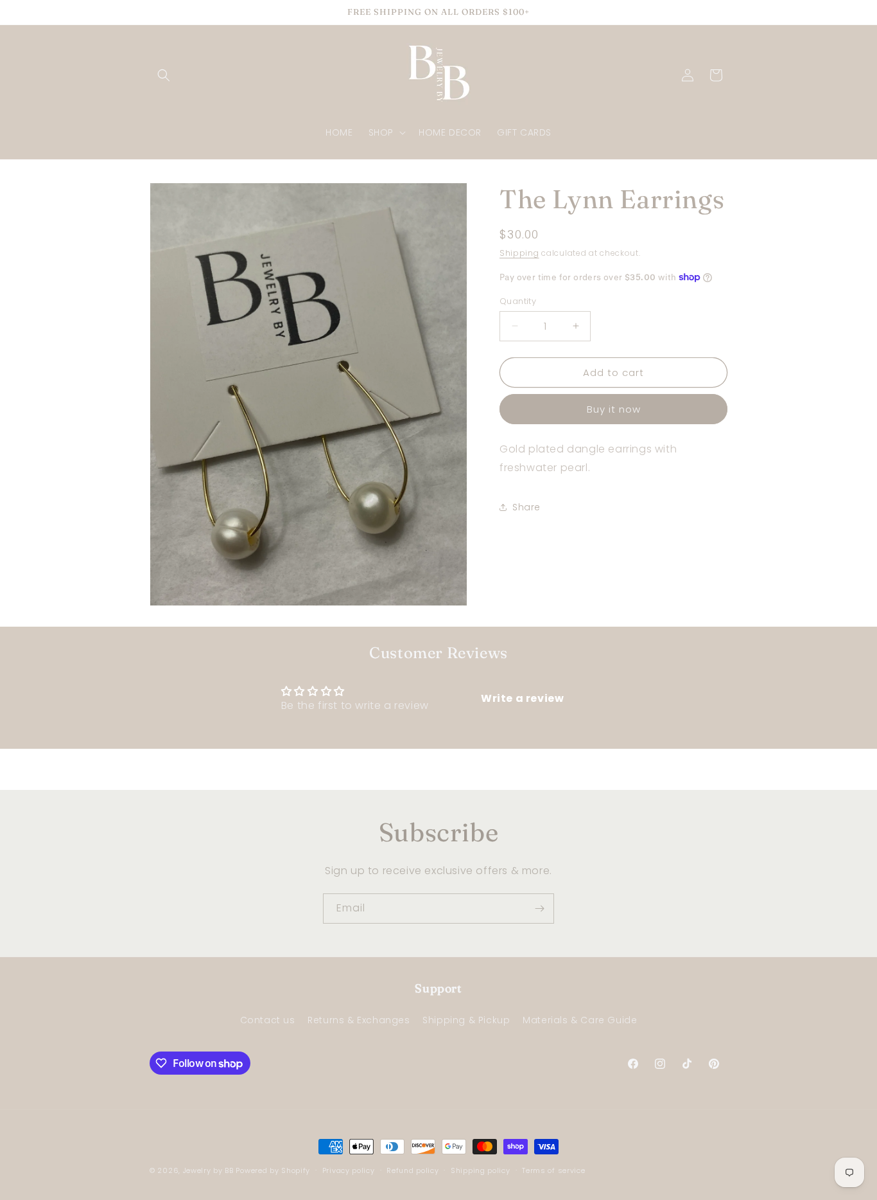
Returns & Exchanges (359, 1019)
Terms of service (553, 1170)
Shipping (519, 252)
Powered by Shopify (273, 1170)
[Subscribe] (539, 908)
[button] (164, 75)
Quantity (517, 300)
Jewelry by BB (208, 1170)
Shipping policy (480, 1170)
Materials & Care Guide (580, 1019)
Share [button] (526, 507)
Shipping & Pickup (466, 1019)
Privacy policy (348, 1170)
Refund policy (412, 1170)
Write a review (522, 698)
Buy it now (614, 409)
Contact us (267, 1019)
